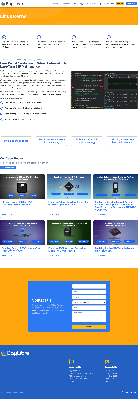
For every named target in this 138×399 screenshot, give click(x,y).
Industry (55, 4)
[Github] (122, 392)
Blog (112, 4)
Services (66, 4)
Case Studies (92, 4)
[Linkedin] (131, 392)
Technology (78, 4)
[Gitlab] (127, 392)
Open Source (104, 4)
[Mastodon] (135, 392)
